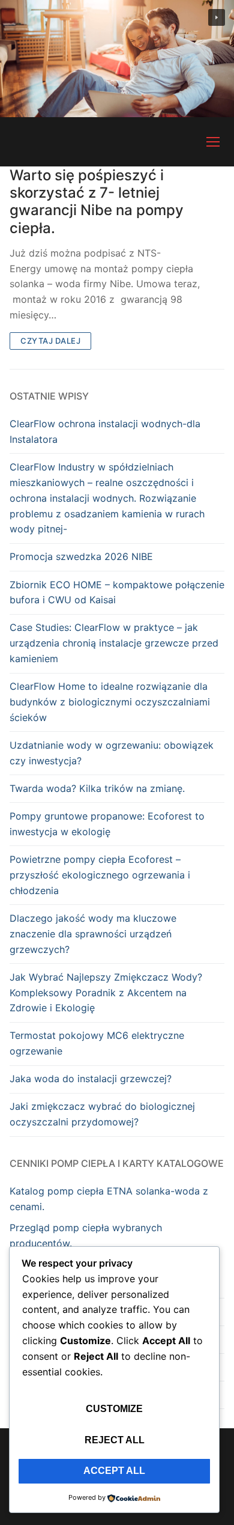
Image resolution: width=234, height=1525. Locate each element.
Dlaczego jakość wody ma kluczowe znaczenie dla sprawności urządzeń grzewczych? (93, 933)
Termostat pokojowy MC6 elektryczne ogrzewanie (97, 1043)
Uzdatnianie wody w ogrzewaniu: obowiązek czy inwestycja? (112, 753)
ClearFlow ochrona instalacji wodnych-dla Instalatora (105, 431)
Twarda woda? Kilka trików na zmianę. (97, 788)
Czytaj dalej (50, 340)
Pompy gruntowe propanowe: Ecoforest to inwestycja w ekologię (107, 824)
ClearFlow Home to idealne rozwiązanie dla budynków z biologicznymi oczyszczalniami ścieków (110, 701)
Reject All (115, 1440)
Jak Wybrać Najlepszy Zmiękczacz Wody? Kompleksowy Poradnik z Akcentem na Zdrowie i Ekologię (106, 992)
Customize (114, 1409)
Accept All (114, 1471)
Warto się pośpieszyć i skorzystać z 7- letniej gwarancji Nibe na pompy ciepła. (97, 201)
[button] (216, 17)
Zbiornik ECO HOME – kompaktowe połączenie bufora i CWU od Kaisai (117, 592)
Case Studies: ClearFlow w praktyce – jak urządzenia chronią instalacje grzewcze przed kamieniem (114, 643)
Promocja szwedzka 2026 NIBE (81, 556)
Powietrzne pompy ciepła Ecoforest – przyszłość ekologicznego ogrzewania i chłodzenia (100, 874)
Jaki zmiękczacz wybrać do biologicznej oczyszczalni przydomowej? (102, 1114)
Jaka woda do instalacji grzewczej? (91, 1079)
